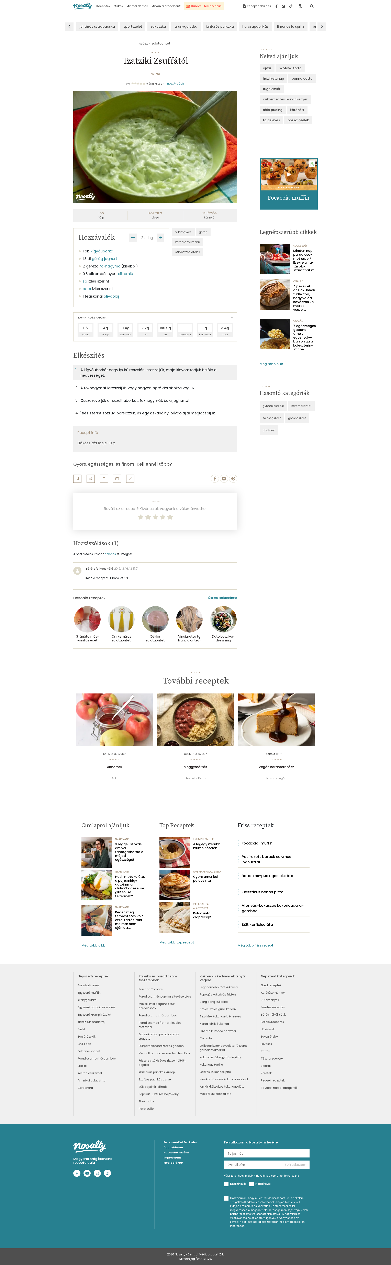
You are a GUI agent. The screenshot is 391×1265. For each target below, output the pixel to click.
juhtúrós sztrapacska (97, 26)
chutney (269, 430)
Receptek (103, 6)
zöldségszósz (272, 418)
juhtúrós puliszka (220, 26)
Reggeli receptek (273, 1080)
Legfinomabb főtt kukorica (219, 987)
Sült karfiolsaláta (257, 924)
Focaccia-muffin (257, 843)
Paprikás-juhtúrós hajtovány (159, 1094)
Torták (265, 1051)
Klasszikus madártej (91, 1022)
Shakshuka (146, 1101)
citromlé (125, 273)
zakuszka (158, 26)
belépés (110, 554)
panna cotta (302, 78)
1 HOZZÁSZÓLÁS (175, 83)
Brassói (82, 1066)
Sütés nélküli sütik (273, 1015)
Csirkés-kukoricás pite (215, 1072)
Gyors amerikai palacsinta (205, 878)
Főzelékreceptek (272, 1022)
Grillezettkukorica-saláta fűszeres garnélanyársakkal (223, 1048)
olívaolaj (111, 296)
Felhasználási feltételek (180, 1142)
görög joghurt (104, 258)
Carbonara (85, 1088)
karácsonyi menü (187, 242)
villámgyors (183, 232)
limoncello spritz (290, 26)
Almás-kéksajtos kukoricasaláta (222, 1087)
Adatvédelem (173, 1147)
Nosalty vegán (276, 778)
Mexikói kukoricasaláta (215, 1094)
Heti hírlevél (262, 1183)
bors (87, 288)
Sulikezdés (300, 246)
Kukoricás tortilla (211, 1065)
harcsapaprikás (255, 26)
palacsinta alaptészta (201, 906)
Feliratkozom (295, 1165)
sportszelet (132, 26)
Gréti (114, 778)
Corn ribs (206, 1038)
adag (148, 238)
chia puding (272, 110)
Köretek (266, 1073)
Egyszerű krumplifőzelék (94, 1015)
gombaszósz (297, 418)
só (85, 281)
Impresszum (172, 1158)
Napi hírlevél (238, 1183)
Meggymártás (195, 767)
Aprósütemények (273, 993)
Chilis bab (84, 1044)
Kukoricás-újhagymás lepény (220, 1057)
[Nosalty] (82, 6)
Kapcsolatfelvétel (176, 1152)
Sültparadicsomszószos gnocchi (161, 1046)
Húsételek (268, 1029)
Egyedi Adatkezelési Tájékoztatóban (254, 1222)
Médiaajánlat (173, 1163)
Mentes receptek (273, 1007)
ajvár (267, 68)
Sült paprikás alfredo (153, 1087)
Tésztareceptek (272, 1058)
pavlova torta (290, 68)
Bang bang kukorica (214, 1002)
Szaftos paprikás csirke (155, 1079)
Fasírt (81, 1029)
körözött (297, 110)
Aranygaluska (87, 1000)
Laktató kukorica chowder (218, 1031)
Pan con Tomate (151, 989)
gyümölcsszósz (273, 406)
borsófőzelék (298, 120)
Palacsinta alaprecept (202, 915)
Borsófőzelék (87, 1037)
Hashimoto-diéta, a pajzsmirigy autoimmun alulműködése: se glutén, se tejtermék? (130, 886)
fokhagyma (110, 266)
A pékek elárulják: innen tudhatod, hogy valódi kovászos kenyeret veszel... (304, 298)
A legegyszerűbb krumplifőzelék (207, 846)
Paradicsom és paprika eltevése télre (165, 996)
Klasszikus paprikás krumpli (157, 1072)
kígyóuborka (102, 251)
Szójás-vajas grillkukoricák (218, 1009)
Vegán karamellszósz (276, 767)
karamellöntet (301, 406)
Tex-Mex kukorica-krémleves (220, 1016)
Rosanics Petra (195, 778)
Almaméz (114, 767)
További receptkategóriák (279, 1088)
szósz (143, 43)
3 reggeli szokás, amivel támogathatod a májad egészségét (129, 852)
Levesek (266, 1044)
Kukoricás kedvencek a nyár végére (223, 978)
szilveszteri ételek (187, 252)
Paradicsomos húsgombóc (97, 1058)
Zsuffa (155, 74)
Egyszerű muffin (89, 993)
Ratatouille (146, 1109)
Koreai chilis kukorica (214, 1024)
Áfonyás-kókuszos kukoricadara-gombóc (273, 908)
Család (298, 281)
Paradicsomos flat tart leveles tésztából (160, 1025)
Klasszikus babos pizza (262, 891)
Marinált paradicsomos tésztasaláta (164, 1053)
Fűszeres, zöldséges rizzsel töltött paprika (162, 1063)
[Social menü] (283, 6)
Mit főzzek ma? (137, 6)
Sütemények (270, 1000)
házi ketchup (273, 78)
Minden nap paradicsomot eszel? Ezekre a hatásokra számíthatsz (303, 260)
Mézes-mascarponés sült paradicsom (157, 1006)
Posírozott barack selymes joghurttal (266, 859)
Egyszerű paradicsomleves (96, 1007)
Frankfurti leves (88, 985)
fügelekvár (271, 89)
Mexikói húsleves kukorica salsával (224, 1079)
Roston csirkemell (90, 1073)
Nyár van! (122, 839)
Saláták (266, 1066)
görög (203, 232)
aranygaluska (186, 26)
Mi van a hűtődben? (166, 6)
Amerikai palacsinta (91, 1080)
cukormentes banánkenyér (285, 99)
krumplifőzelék (203, 839)
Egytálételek (269, 1037)
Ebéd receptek (271, 985)
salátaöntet (161, 43)
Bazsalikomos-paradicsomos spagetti (159, 1036)
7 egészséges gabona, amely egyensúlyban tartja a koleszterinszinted (304, 337)
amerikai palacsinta (207, 872)
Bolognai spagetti (90, 1051)
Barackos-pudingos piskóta (267, 875)
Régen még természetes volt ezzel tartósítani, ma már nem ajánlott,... (129, 920)
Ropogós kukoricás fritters (218, 994)
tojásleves (271, 120)
